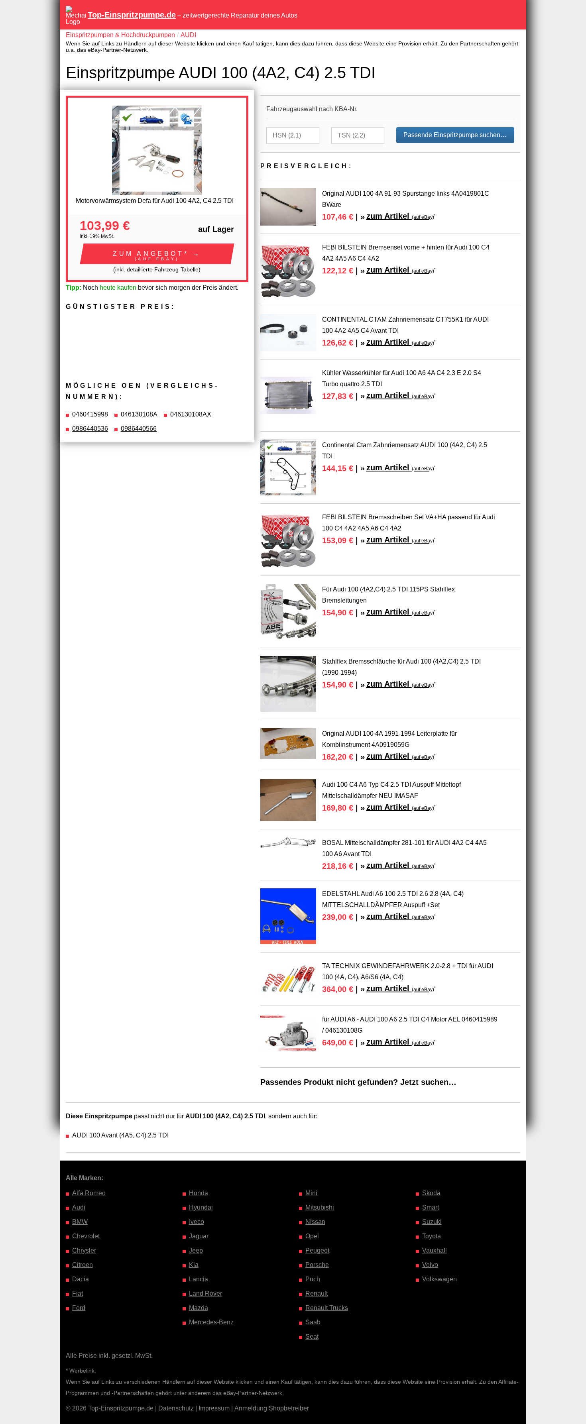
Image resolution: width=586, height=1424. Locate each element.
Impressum (214, 1408)
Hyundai (201, 1207)
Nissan (315, 1221)
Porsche (317, 1264)
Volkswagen (439, 1279)
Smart (430, 1207)
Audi (78, 1207)
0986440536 (90, 428)
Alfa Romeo (89, 1193)
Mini (311, 1193)
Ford (78, 1307)
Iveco (196, 1221)
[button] (157, 254)
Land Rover (205, 1293)
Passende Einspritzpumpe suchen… (455, 135)
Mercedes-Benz (211, 1322)
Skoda (431, 1193)
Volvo (430, 1264)
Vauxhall (434, 1250)
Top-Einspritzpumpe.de (132, 14)
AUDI (188, 34)
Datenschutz (176, 1408)
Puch (312, 1279)
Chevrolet (86, 1236)
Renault (316, 1293)
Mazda (198, 1307)
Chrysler (84, 1250)
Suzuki (432, 1221)
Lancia (198, 1279)
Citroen (82, 1264)
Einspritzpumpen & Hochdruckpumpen (120, 34)
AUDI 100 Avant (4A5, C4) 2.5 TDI (120, 1135)
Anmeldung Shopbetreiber (271, 1408)
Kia (194, 1264)
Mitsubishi (319, 1207)
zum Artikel (400, 216)
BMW (80, 1221)
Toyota (431, 1236)
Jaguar (198, 1236)
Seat (312, 1336)
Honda (198, 1193)
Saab (313, 1322)
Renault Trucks (326, 1307)
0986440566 (139, 428)
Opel (312, 1236)
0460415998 (90, 414)
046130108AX (190, 414)
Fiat (77, 1293)
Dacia (80, 1279)
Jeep (196, 1250)
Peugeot (317, 1250)
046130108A (139, 414)
